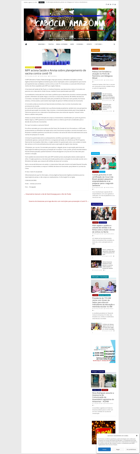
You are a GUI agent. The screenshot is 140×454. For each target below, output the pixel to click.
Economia (80, 44)
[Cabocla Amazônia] (26, 44)
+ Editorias (98, 44)
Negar (118, 449)
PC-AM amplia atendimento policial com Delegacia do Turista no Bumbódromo (66, 2)
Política (51, 44)
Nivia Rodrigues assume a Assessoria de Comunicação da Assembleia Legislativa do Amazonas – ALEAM (103, 397)
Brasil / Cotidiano (61, 44)
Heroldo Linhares (43, 76)
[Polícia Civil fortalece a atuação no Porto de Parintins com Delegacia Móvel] (103, 54)
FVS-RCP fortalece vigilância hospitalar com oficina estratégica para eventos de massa (108, 96)
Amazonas (41, 44)
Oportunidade (102, 222)
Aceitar (104, 449)
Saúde (72, 44)
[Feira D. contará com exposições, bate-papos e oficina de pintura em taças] (96, 249)
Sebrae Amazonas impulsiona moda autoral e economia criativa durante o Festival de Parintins (107, 265)
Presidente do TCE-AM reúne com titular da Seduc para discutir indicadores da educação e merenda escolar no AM (103, 302)
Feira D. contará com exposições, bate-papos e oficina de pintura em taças (108, 252)
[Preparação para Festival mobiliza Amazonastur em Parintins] (96, 103)
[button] (137, 435)
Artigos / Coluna (96, 390)
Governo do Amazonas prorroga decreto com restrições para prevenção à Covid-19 (59, 201)
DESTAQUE (38, 67)
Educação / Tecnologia (104, 295)
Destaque (95, 68)
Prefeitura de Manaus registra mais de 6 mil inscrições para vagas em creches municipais (108, 327)
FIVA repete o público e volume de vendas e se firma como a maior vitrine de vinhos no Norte (103, 228)
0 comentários (53, 76)
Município (101, 68)
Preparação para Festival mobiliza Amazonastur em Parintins (106, 107)
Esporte (89, 44)
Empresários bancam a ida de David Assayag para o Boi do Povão (47, 194)
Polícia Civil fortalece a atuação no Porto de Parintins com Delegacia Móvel (102, 74)
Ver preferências (131, 449)
